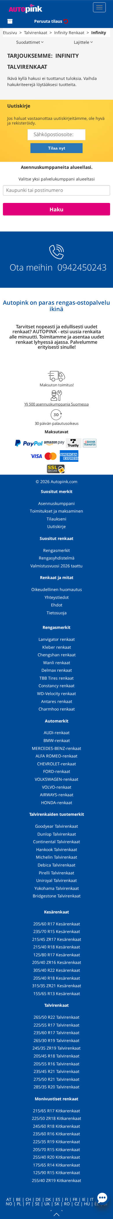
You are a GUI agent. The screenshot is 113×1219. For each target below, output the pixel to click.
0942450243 (81, 267)
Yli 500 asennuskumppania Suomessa (56, 404)
